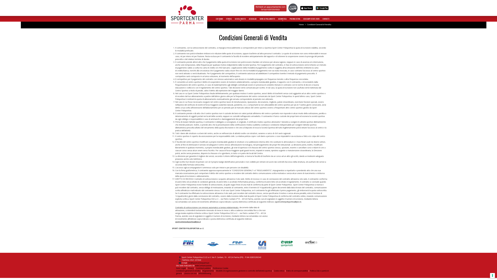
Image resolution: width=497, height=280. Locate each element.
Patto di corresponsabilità (297, 271)
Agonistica (282, 19)
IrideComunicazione (203, 265)
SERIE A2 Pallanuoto (267, 18)
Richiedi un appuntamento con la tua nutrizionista (270, 8)
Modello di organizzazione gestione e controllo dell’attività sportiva (244, 271)
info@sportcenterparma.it (198, 263)
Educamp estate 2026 (311, 18)
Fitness (229, 19)
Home (187, 3)
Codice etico (279, 271)
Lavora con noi (190, 273)
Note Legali (181, 268)
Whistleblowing (205, 273)
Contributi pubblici (203, 268)
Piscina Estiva (295, 18)
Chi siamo (219, 19)
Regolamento (208, 271)
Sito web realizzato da (185, 265)
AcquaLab (253, 18)
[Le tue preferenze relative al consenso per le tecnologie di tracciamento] (492, 275)
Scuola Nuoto (240, 19)
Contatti (326, 18)
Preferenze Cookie (220, 268)
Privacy (191, 268)
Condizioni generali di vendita (188, 271)
